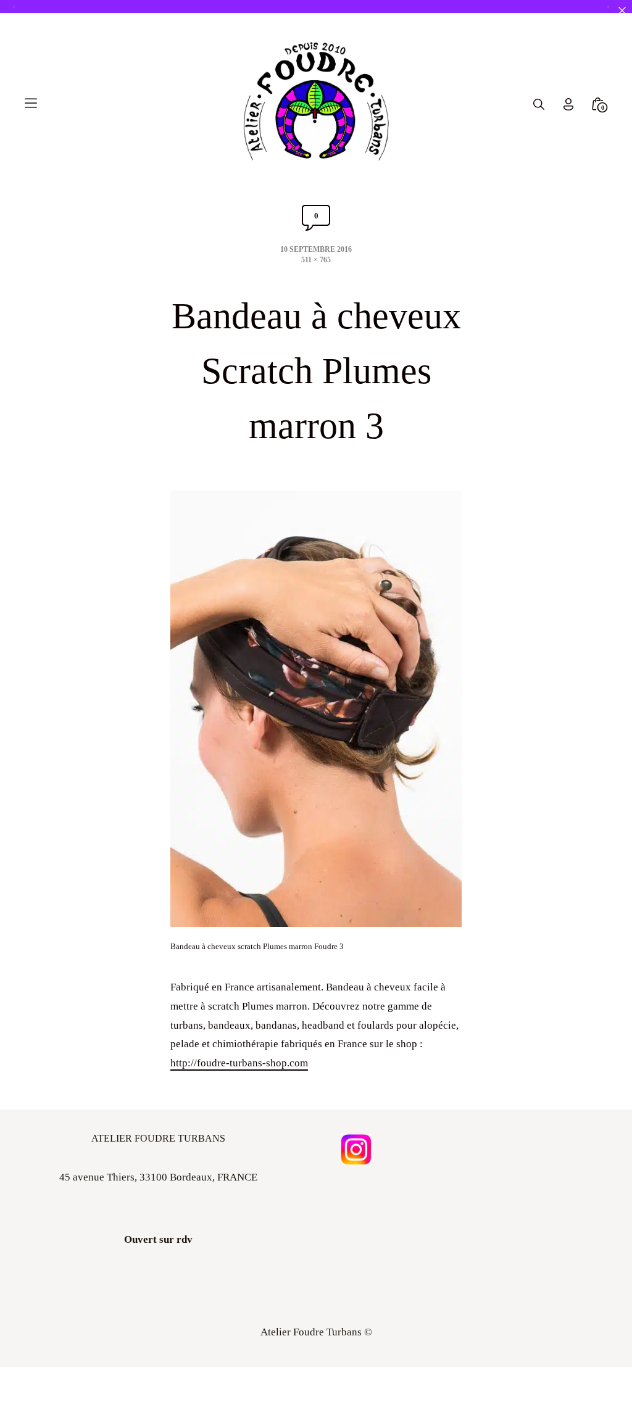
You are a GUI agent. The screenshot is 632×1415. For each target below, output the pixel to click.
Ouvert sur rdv (158, 1239)
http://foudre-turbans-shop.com (239, 1063)
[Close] (622, 10)
